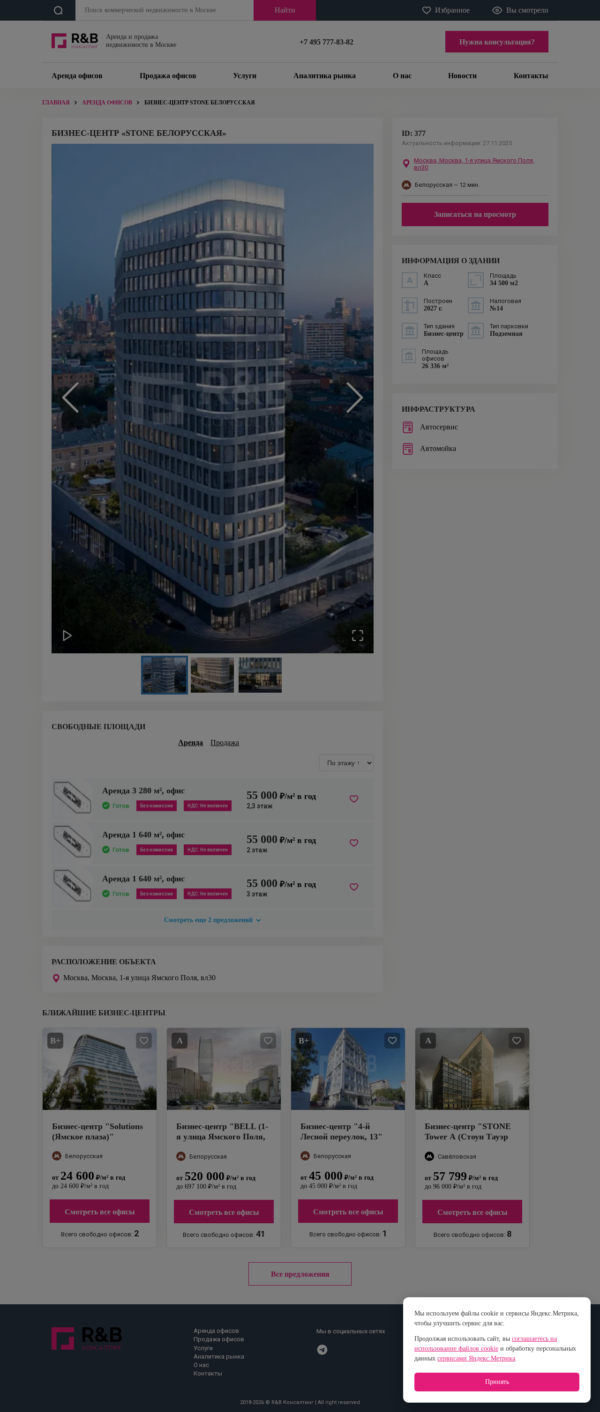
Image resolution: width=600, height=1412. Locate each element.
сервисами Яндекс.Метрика (476, 1358)
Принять (497, 1381)
